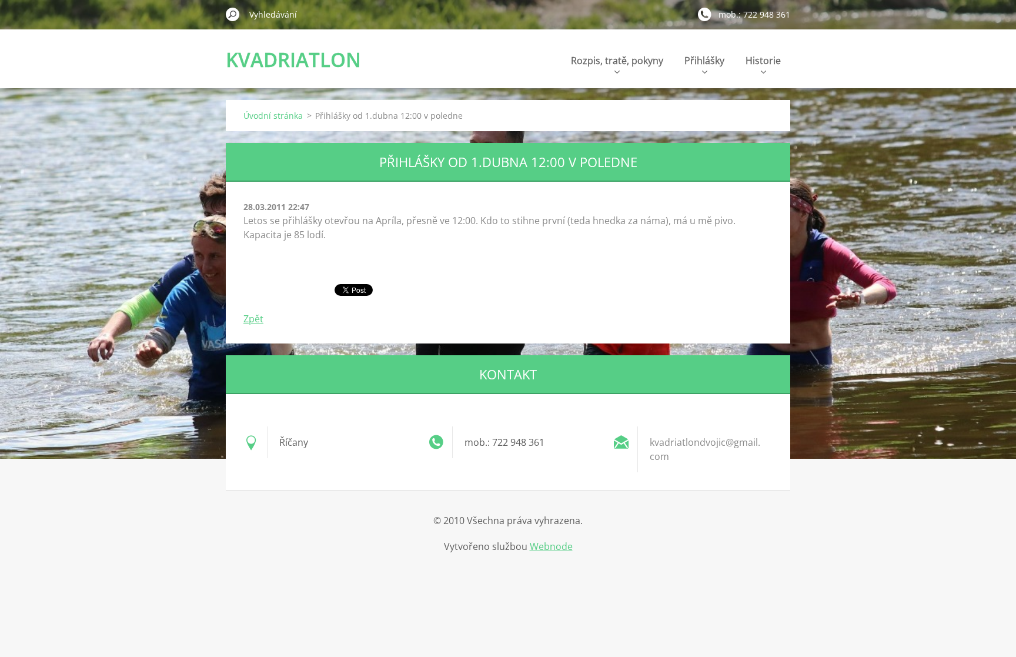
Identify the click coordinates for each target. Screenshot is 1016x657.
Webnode (551, 546)
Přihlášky (704, 60)
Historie (763, 60)
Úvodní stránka (273, 115)
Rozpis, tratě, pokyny (617, 60)
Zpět (253, 318)
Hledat (233, 14)
